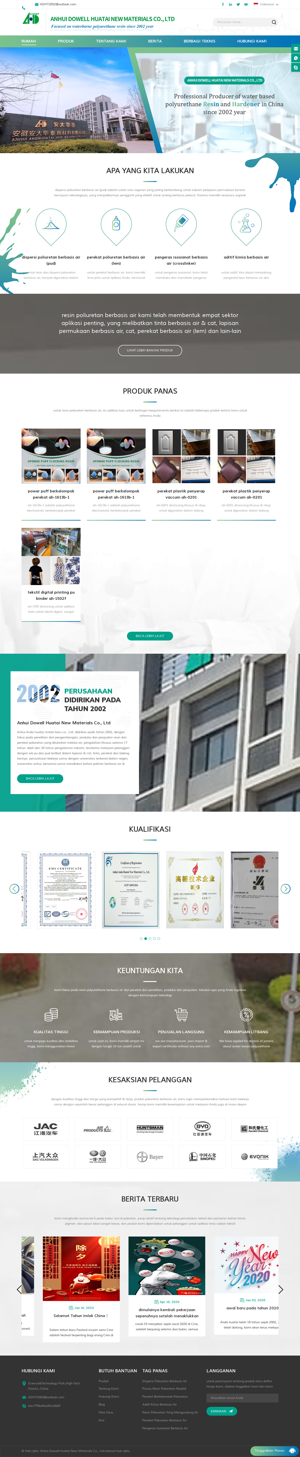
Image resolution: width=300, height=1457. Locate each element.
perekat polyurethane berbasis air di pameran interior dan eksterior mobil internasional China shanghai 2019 (242, 1313)
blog (102, 1404)
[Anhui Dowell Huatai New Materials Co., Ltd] (31, 18)
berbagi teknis (199, 41)
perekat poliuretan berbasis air (164, 1420)
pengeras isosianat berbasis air (165, 1428)
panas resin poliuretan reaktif (164, 1389)
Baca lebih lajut (150, 636)
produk (66, 41)
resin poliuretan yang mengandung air (170, 1412)
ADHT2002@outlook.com (58, 4)
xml (101, 1420)
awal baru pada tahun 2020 (71, 1308)
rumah (29, 41)
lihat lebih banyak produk (150, 350)
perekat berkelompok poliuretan (165, 1396)
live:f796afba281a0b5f (44, 1406)
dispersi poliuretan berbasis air (164, 1381)
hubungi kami (252, 41)
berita (155, 41)
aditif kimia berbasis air (159, 1404)
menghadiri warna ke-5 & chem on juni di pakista (156, 1312)
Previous (14, 889)
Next (286, 889)
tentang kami (111, 41)
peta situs (106, 1412)
